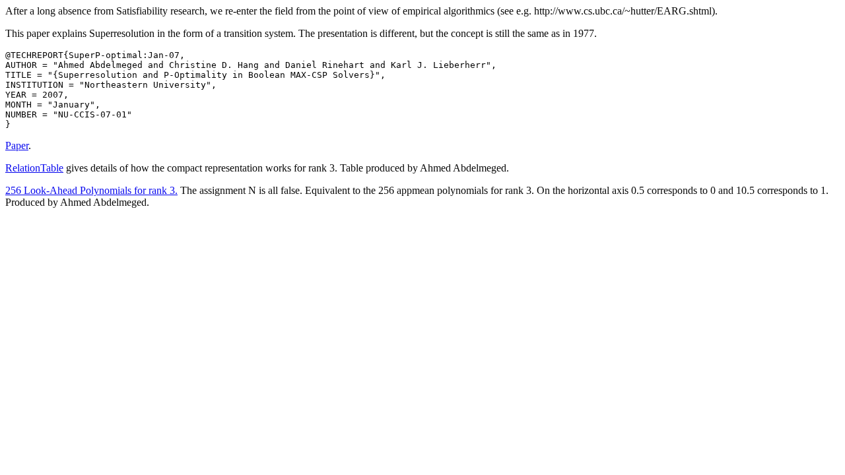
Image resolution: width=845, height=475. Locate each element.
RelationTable (34, 168)
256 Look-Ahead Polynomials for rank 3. (91, 190)
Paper (16, 145)
